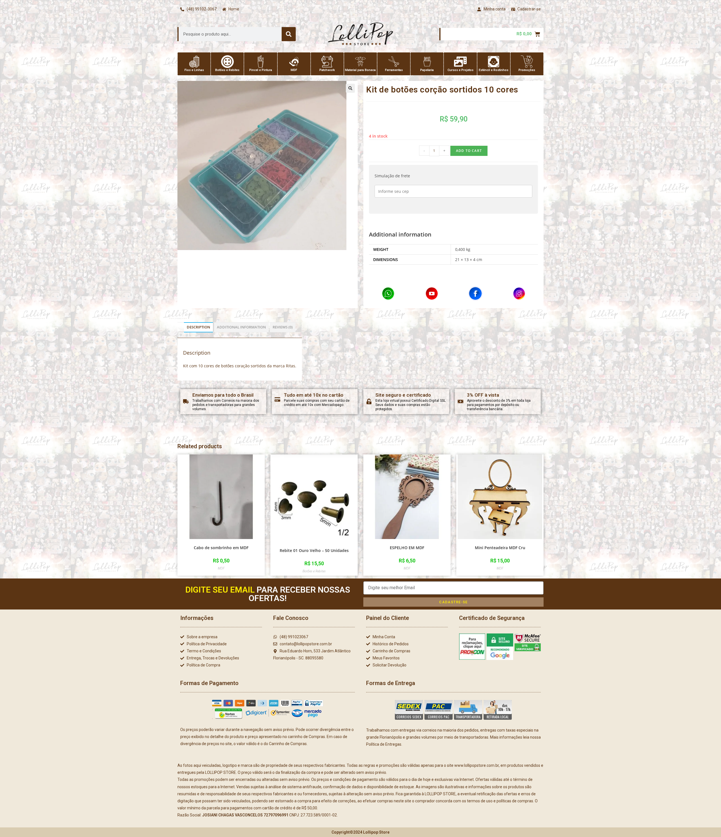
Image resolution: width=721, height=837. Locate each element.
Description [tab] (198, 327)
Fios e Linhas (194, 70)
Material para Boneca (360, 70)
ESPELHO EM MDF (407, 547)
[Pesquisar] (289, 34)
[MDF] (294, 61)
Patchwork (327, 70)
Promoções (527, 70)
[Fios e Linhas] (194, 61)
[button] (350, 88)
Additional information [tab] (241, 327)
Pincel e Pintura (260, 70)
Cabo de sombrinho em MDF (221, 547)
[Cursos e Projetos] (460, 61)
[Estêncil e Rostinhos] (493, 61)
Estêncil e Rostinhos (493, 70)
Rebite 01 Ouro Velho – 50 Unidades (314, 550)
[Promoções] (526, 61)
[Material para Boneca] (360, 61)
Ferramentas (394, 70)
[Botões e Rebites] (227, 61)
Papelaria (427, 70)
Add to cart (469, 150)
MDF (294, 70)
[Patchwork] (327, 61)
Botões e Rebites (227, 70)
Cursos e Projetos (460, 70)
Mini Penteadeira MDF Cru (500, 547)
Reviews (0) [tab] (283, 327)
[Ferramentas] (394, 61)
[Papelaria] (427, 61)
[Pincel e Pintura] (260, 61)
